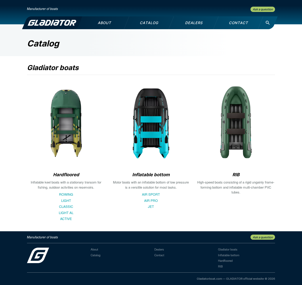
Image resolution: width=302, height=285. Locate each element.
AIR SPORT (151, 194)
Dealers (159, 249)
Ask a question (263, 9)
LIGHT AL (66, 212)
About (94, 249)
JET (151, 206)
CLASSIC (66, 206)
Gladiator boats (227, 249)
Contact (159, 255)
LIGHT (66, 200)
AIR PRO (151, 200)
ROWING (66, 194)
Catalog (95, 255)
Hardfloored (225, 260)
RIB (220, 266)
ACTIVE (66, 218)
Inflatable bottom (228, 255)
